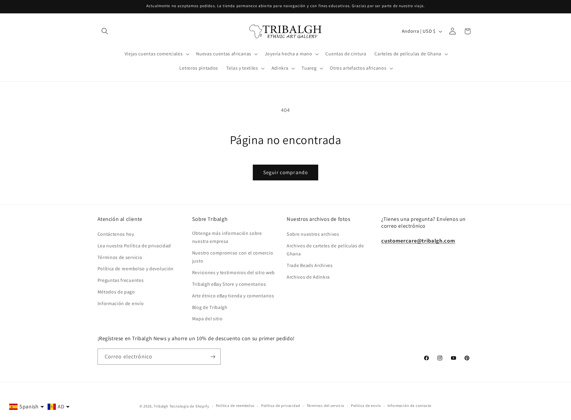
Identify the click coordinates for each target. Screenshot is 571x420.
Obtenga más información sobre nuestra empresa (227, 237)
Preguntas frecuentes (121, 280)
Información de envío (121, 303)
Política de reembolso (235, 405)
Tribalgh (161, 406)
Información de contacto (410, 405)
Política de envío (366, 405)
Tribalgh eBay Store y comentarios (229, 284)
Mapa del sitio (207, 319)
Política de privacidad (280, 405)
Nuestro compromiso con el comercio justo (232, 257)
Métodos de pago (116, 292)
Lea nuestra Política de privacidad (134, 246)
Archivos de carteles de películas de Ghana (325, 250)
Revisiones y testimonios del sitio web (233, 272)
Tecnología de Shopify (189, 406)
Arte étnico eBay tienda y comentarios (233, 296)
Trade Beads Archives (310, 265)
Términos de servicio (120, 257)
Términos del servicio (325, 405)
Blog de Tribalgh (210, 307)
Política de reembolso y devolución (136, 269)
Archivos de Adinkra (308, 277)
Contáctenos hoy (116, 234)
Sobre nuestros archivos (313, 234)
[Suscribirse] (212, 357)
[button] (105, 31)
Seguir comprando (285, 172)
